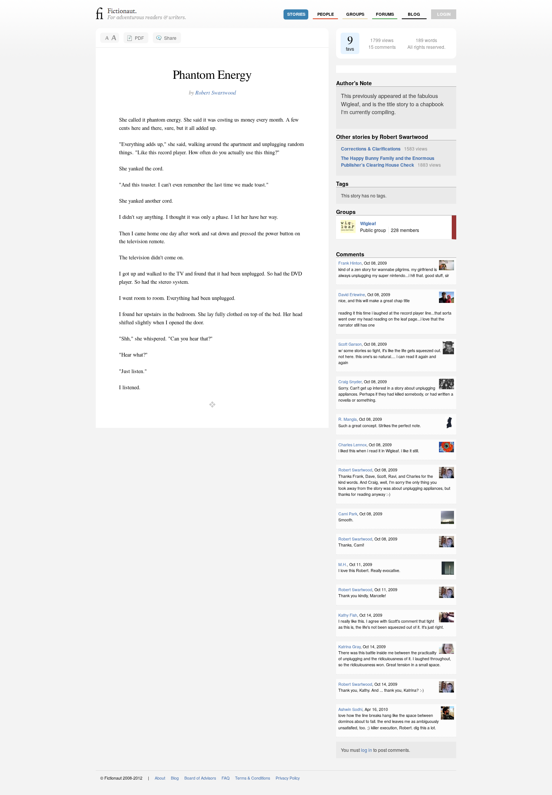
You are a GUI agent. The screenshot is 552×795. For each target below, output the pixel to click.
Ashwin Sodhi (350, 709)
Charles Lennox (352, 444)
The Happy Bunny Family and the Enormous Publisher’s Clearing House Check (387, 161)
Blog (414, 14)
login (444, 14)
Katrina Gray (349, 646)
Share (170, 38)
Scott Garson (350, 344)
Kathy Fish (347, 615)
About (160, 778)
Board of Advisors (200, 778)
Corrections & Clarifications (371, 148)
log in (366, 750)
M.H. (342, 564)
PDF (139, 38)
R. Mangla (347, 419)
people (325, 14)
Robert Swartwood (215, 92)
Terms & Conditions (252, 778)
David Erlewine (351, 294)
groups (355, 14)
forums (385, 14)
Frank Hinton (350, 263)
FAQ (225, 778)
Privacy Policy (288, 778)
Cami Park (347, 513)
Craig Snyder (350, 381)
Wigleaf (368, 223)
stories (296, 14)
